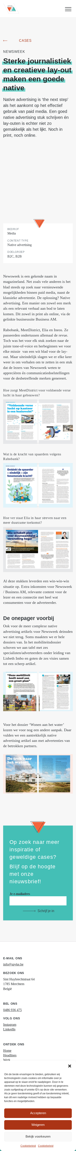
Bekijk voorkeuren (38, 1136)
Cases (25, 40)
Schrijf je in (46, 911)
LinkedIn (9, 1029)
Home (7, 1050)
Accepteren (38, 1113)
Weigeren (38, 1125)
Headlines (9, 1055)
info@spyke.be (13, 964)
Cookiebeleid (28, 1145)
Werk (6, 1060)
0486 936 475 (12, 1010)
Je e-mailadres (20, 894)
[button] (70, 1066)
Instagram (9, 1024)
